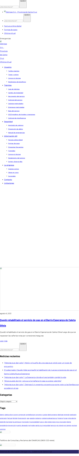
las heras (9, 422)
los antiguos (17, 422)
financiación (22, 418)
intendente (72, 418)
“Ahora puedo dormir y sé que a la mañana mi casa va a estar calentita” (32, 381)
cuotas (44, 415)
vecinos (2, 429)
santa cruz (39, 425)
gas (28, 418)
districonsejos (52, 415)
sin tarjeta (67, 425)
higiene (60, 418)
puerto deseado (22, 425)
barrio (2, 415)
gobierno (38, 418)
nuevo (42, 422)
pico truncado (61, 422)
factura (9, 418)
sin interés (60, 425)
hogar (65, 418)
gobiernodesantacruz (49, 418)
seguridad (46, 425)
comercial (21, 415)
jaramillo (3, 422)
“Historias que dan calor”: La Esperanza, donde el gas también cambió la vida (35, 377)
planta (68, 422)
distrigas (61, 415)
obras (50, 422)
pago (54, 422)
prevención (12, 425)
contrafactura (30, 415)
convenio (38, 415)
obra (46, 422)
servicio (53, 425)
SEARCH (23, 1)
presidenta (4, 425)
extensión (3, 418)
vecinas (74, 425)
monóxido (25, 422)
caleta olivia (8, 415)
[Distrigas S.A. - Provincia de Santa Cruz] (4, 58)
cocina (15, 415)
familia (15, 418)
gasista (32, 418)
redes (33, 425)
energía (66, 415)
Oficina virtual (5, 62)
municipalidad (34, 422)
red (29, 425)
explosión (73, 415)
